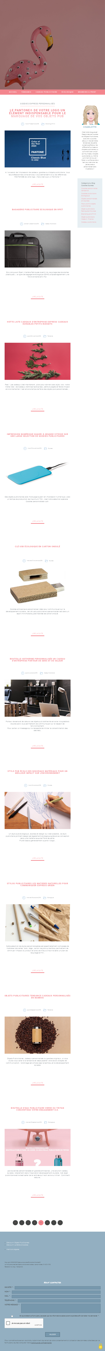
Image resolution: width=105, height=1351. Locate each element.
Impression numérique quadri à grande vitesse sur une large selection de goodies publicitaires (37, 435)
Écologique (50, 897)
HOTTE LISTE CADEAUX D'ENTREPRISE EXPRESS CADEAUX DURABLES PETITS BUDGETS (37, 322)
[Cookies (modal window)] (100, 1346)
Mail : (7, 1296)
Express (50, 448)
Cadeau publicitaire (88, 222)
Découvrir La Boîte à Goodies (17, 1245)
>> (60, 1222)
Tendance (50, 336)
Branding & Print (50, 123)
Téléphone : (11, 1300)
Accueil (13, 92)
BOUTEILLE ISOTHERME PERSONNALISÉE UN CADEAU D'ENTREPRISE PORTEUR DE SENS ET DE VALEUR (37, 659)
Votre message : (12, 1304)
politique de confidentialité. (41, 1343)
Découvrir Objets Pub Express (18, 1242)
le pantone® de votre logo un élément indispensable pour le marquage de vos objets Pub (37, 113)
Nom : (8, 1291)
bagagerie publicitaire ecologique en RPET (37, 209)
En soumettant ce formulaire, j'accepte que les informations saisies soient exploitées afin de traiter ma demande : (59, 1316)
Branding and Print (88, 214)
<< (15, 1222)
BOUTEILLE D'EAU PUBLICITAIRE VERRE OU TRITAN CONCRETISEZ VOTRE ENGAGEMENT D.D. (37, 1109)
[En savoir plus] (38, 149)
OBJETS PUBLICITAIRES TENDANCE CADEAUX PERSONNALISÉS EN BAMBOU (38, 996)
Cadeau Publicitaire (50, 223)
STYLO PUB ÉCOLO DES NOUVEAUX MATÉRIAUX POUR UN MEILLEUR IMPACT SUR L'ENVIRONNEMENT (38, 772)
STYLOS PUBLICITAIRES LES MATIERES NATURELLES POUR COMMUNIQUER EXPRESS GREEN (37, 884)
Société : (9, 1287)
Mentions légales (13, 1249)
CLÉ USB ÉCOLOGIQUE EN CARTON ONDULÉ (37, 546)
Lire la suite (37, 184)
